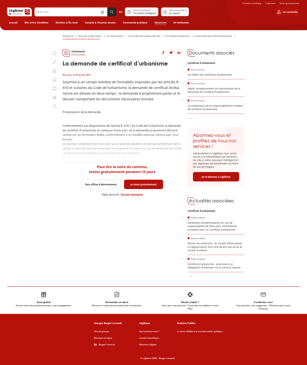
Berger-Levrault (107, 344)
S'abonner (270, 3)
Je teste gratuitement (143, 184)
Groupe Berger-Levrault (108, 323)
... (191, 117)
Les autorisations (115, 35)
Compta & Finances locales (100, 22)
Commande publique (135, 22)
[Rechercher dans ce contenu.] (54, 106)
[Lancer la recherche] (111, 11)
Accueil (13, 22)
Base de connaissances (90, 35)
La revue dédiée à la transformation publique (200, 331)
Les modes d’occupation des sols (144, 35)
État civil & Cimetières (37, 22)
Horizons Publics (186, 323)
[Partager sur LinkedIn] (179, 53)
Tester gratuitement (289, 3)
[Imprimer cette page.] (54, 88)
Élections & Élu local (67, 22)
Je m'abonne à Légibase (216, 176)
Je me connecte (132, 195)
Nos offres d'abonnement (101, 184)
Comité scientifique (251, 3)
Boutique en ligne (103, 338)
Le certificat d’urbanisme (177, 35)
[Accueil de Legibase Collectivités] (19, 11)
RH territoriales (181, 22)
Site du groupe (101, 331)
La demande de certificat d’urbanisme (213, 35)
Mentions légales (148, 344)
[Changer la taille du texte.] (54, 97)
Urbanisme (160, 22)
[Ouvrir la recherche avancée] (103, 12)
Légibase (144, 323)
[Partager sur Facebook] (163, 53)
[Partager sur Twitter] (171, 53)
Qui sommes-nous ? (149, 331)
